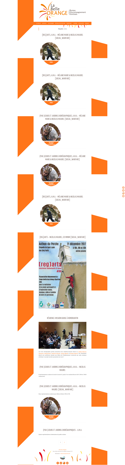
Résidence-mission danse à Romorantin (62, 318)
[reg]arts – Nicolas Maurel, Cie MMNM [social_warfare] (62, 237)
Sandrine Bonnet (56, 353)
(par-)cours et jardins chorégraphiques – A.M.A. (62, 430)
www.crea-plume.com (65, 453)
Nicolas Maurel (74, 353)
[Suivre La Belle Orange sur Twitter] (123, 190)
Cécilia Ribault (64, 353)
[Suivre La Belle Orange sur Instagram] (123, 196)
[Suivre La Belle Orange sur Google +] (123, 193)
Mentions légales (62, 449)
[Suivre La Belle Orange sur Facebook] (123, 187)
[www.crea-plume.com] (62, 458)
